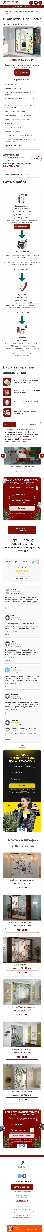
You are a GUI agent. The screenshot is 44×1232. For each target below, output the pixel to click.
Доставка (21, 424)
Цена (7, 424)
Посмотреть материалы (22, 530)
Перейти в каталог (22, 355)
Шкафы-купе (18, 11)
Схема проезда (22, 1201)
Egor (12, 641)
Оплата (33, 424)
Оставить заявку (22, 226)
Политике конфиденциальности (23, 513)
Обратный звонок (22, 1187)
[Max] (23, 830)
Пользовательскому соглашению (17, 514)
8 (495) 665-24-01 (23, 215)
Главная (7, 11)
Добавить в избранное (22, 1206)
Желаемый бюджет (23, 500)
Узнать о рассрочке (22, 312)
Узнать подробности (36, 157)
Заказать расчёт (22, 72)
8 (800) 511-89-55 (23, 211)
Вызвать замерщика (22, 269)
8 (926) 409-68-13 (23, 218)
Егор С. (13, 668)
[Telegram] (20, 830)
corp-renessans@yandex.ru (22, 1191)
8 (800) (22, 1182)
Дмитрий (14, 720)
